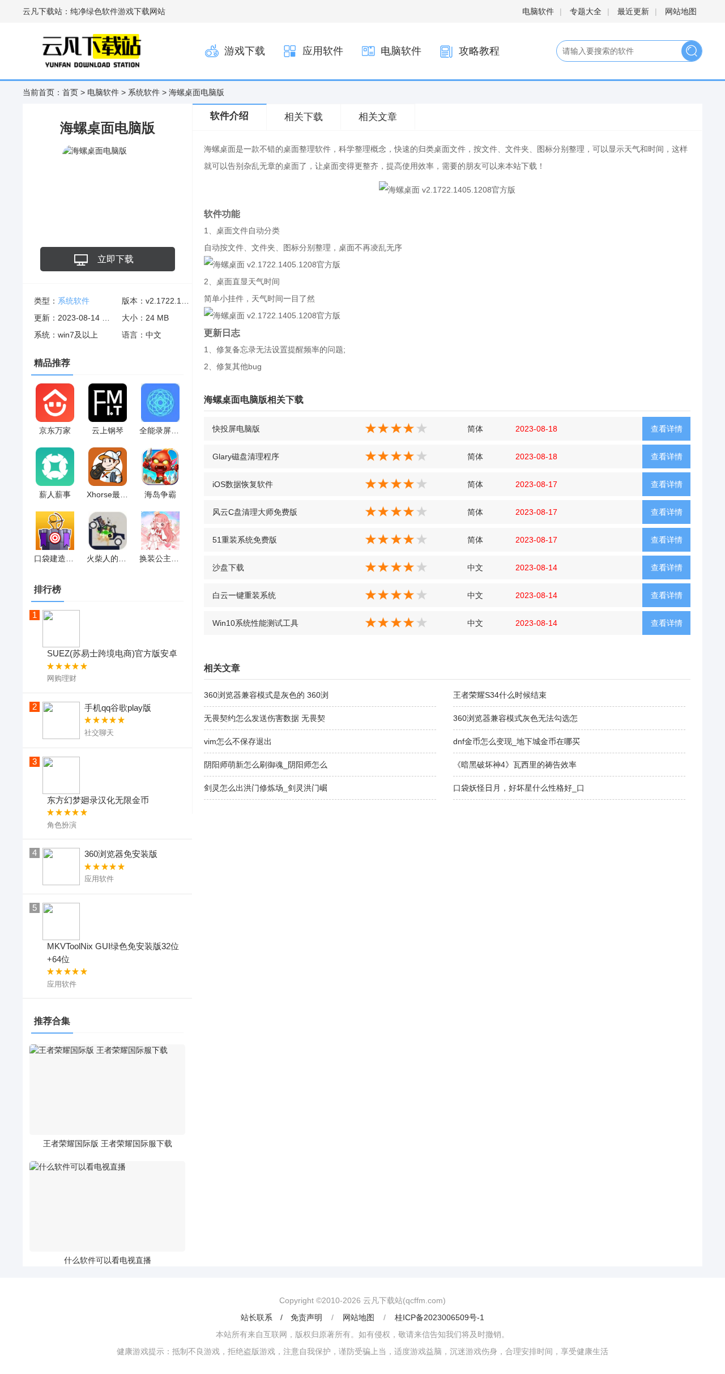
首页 (70, 92)
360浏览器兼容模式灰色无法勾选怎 (515, 718)
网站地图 (681, 11)
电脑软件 (538, 11)
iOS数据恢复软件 (242, 484)
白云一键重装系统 (244, 595)
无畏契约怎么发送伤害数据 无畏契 (264, 718)
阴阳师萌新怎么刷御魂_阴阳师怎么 (265, 764)
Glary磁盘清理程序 (245, 456)
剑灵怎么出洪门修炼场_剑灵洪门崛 (265, 787)
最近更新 (633, 11)
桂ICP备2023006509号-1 (439, 1317)
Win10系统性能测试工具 (255, 623)
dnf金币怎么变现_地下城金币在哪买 (516, 741)
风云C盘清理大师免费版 (254, 512)
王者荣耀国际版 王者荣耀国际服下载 (107, 1143)
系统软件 (144, 92)
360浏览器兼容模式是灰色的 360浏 (266, 694)
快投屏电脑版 (236, 428)
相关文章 (378, 117)
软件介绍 (229, 115)
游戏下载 (244, 51)
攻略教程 (479, 51)
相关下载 (303, 117)
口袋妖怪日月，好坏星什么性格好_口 (519, 787)
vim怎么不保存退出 (238, 741)
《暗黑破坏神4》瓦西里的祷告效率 (515, 764)
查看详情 (667, 428)
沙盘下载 (228, 567)
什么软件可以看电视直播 (107, 1260)
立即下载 (115, 259)
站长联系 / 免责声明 (283, 1317)
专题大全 (586, 11)
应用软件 (322, 51)
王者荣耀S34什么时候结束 (500, 694)
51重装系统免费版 (244, 539)
